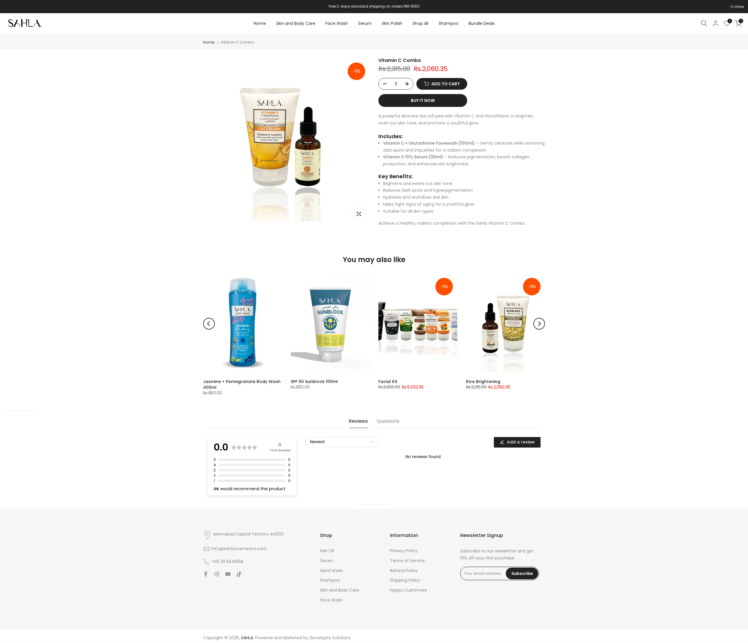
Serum (365, 23)
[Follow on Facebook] (205, 574)
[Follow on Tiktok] (239, 574)
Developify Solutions (330, 638)
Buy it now (423, 100)
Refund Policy (404, 570)
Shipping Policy (405, 580)
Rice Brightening (483, 381)
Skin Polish (392, 23)
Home (260, 23)
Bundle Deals (482, 23)
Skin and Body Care (295, 23)
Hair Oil (327, 551)
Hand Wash (331, 570)
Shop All (420, 23)
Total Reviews (279, 450)
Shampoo (448, 23)
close (12, 6)
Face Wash (336, 23)
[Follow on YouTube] (228, 574)
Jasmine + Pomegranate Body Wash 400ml (241, 384)
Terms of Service (407, 561)
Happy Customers (408, 590)
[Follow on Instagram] (216, 574)
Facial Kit (387, 381)
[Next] (539, 324)
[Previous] (209, 324)
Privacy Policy (404, 551)
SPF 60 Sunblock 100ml (314, 381)
